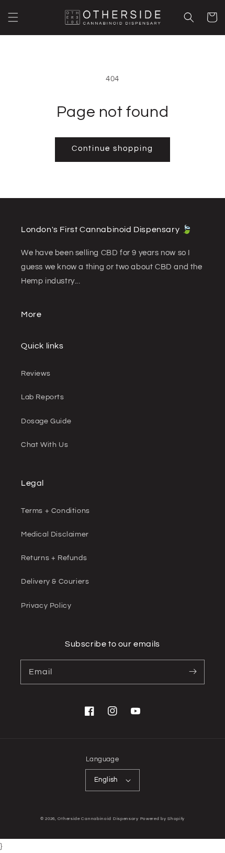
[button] (13, 17)
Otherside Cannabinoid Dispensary (98, 818)
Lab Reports (42, 397)
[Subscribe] (192, 671)
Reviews (35, 373)
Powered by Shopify (162, 818)
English (106, 779)
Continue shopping (112, 148)
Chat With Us (44, 445)
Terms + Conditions (55, 511)
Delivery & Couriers (55, 581)
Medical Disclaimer (55, 534)
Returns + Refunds (54, 558)
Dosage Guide (46, 421)
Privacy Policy (46, 605)
